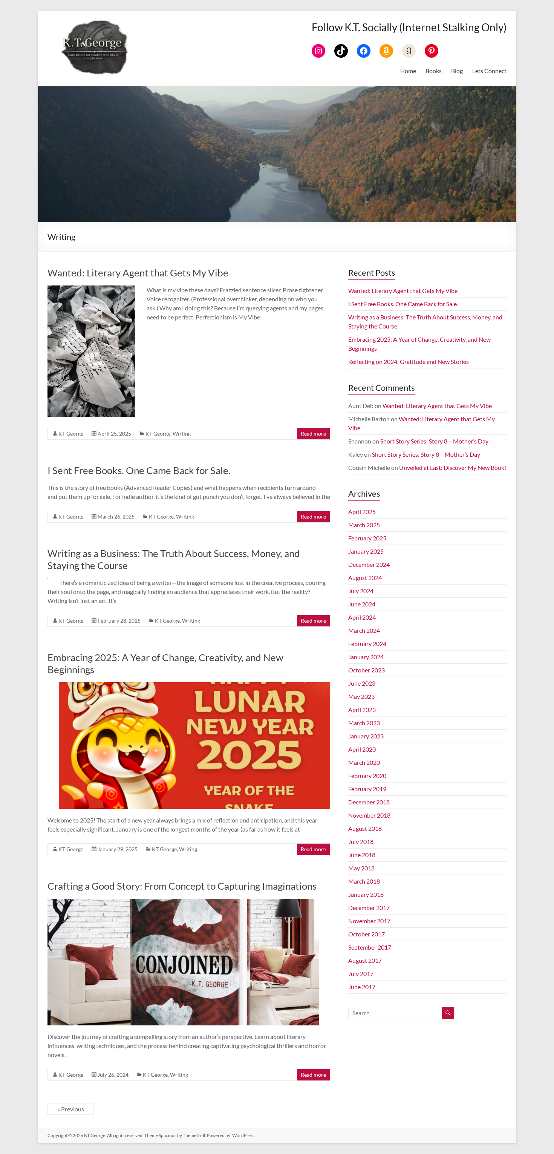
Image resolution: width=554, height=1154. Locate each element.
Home (408, 70)
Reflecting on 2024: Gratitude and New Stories (408, 361)
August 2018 (365, 828)
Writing (182, 433)
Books (433, 70)
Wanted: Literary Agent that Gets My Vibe (137, 273)
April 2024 (362, 617)
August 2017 (365, 960)
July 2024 (360, 590)
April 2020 (362, 749)
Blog (457, 70)
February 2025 (367, 538)
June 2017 (361, 986)
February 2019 (367, 788)
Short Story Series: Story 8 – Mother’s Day (434, 441)
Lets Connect (489, 70)
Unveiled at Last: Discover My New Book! (452, 467)
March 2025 (364, 524)
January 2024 (366, 656)
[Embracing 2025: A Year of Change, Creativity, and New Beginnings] (194, 685)
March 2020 (364, 762)
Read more (313, 433)
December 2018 (369, 802)
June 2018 (361, 854)
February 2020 (367, 775)
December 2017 (369, 907)
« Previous (70, 1109)
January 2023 (366, 736)
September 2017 (369, 947)
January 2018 (366, 894)
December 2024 (369, 564)
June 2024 (361, 604)
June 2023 (361, 683)
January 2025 (366, 551)
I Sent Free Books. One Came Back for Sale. (139, 470)
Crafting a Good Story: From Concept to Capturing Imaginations (182, 886)
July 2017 (360, 973)
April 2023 (362, 709)
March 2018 (364, 881)
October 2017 (366, 934)
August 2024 (365, 577)
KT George (70, 433)
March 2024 (364, 630)
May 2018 (361, 868)
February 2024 (367, 643)
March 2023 (364, 722)
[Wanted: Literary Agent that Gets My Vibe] (91, 289)
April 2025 (362, 511)
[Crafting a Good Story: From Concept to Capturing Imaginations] (183, 902)
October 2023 (366, 670)
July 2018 (360, 841)
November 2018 (369, 815)
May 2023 (361, 696)
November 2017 (369, 920)
